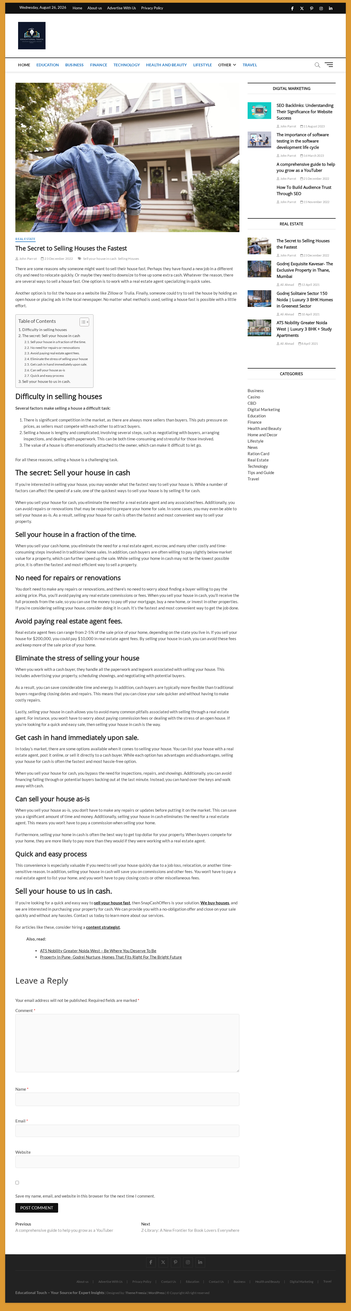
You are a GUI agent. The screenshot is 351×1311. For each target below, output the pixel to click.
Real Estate (25, 239)
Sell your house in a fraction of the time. (58, 342)
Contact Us (168, 1281)
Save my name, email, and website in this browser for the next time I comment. (85, 1195)
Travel (250, 64)
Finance (98, 64)
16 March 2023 (313, 155)
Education (47, 64)
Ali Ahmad (287, 284)
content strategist (103, 927)
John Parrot (28, 258)
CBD (252, 403)
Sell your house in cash (100, 258)
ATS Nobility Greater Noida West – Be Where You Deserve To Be (98, 950)
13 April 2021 (310, 284)
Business (74, 64)
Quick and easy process (47, 376)
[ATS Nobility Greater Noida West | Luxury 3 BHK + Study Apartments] (259, 328)
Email (21, 1120)
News (253, 447)
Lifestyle (202, 64)
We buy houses (214, 902)
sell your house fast (112, 902)
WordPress (156, 1293)
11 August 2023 (314, 126)
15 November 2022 (316, 202)
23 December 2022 (58, 258)
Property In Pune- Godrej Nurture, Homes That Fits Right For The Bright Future (111, 956)
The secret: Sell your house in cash (51, 336)
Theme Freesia (135, 1293)
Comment (25, 1010)
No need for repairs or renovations (55, 348)
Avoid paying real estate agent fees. (55, 353)
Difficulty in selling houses (44, 329)
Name (22, 1089)
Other (224, 64)
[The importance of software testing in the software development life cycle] (259, 140)
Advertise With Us (121, 8)
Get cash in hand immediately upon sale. (58, 364)
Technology (127, 64)
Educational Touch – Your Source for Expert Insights (59, 1292)
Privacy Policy (152, 8)
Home (77, 8)
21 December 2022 (316, 178)
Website (23, 1152)
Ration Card (258, 453)
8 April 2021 (309, 343)
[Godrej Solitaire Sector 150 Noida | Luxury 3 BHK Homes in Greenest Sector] (259, 298)
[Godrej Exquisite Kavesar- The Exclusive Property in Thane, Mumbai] (259, 269)
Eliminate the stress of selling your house (59, 359)
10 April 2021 (310, 314)
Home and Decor (263, 434)
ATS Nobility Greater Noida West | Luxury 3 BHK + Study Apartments (304, 329)
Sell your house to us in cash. (46, 381)
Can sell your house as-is (47, 370)
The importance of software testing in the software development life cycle (303, 141)
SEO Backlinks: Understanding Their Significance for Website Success (305, 111)
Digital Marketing (264, 409)
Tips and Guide (261, 472)
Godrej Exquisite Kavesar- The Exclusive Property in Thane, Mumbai (305, 270)
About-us (94, 8)
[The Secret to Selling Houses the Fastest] (259, 246)
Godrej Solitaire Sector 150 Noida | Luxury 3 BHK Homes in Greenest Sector (305, 299)
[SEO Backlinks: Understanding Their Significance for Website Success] (259, 110)
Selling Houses (128, 258)
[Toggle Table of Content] (81, 322)
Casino (254, 396)
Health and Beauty (166, 64)
